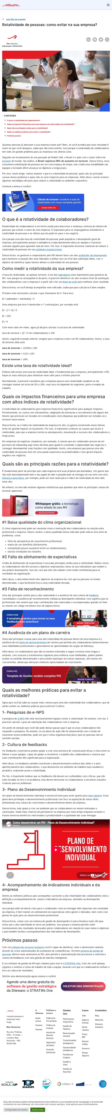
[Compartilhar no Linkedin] (88, 39)
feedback (94, 595)
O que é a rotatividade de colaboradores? (23, 120)
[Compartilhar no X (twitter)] (101, 39)
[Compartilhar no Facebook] (95, 39)
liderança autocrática (13, 478)
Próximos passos (14, 136)
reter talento (94, 795)
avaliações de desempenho (93, 255)
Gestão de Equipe (16, 19)
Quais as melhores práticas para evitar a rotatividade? (29, 132)
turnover (6, 161)
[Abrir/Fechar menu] (108, 5)
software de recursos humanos (27, 947)
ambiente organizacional (49, 249)
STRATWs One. (72, 963)
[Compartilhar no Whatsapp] (107, 39)
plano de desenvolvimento (33, 642)
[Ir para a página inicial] (11, 5)
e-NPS (21, 718)
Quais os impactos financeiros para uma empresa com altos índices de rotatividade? (41, 124)
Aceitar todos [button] (37, 1110)
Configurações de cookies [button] (16, 1110)
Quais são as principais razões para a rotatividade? (27, 128)
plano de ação (70, 282)
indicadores (64, 275)
